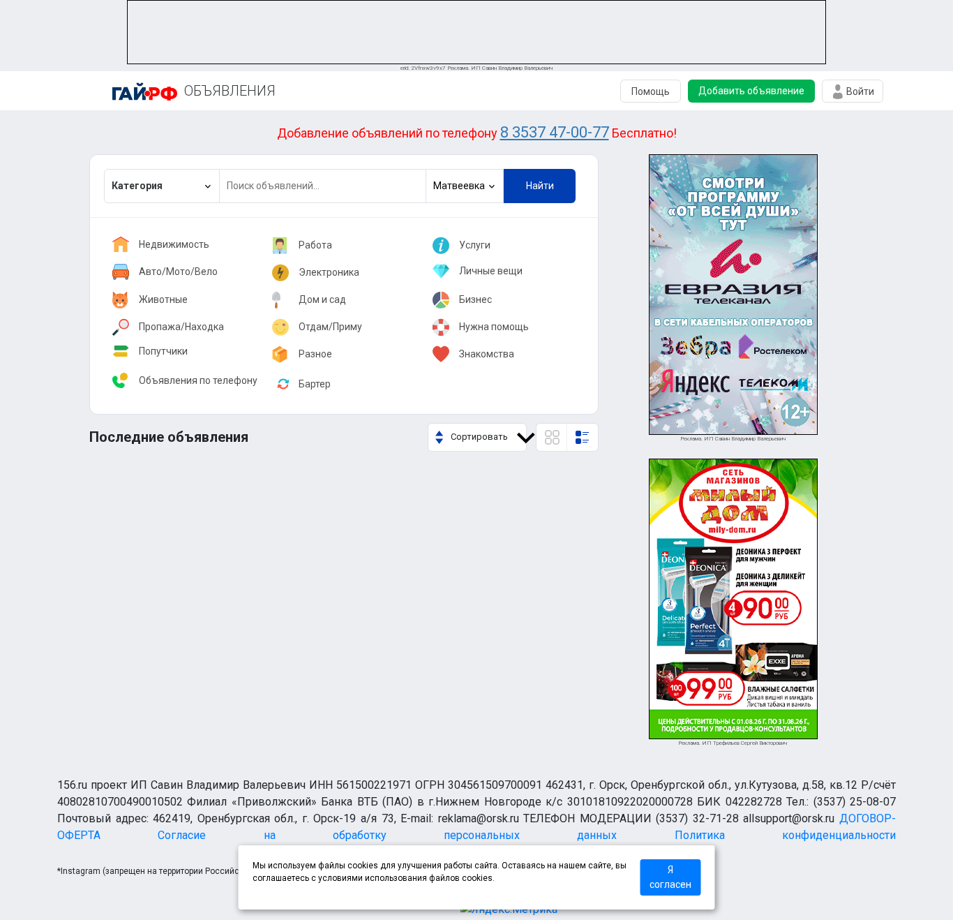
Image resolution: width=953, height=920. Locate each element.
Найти (540, 185)
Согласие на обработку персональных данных (387, 835)
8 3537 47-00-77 (554, 132)
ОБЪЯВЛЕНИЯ (230, 90)
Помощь (650, 91)
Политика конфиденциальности (785, 835)
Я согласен (670, 877)
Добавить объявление (751, 90)
